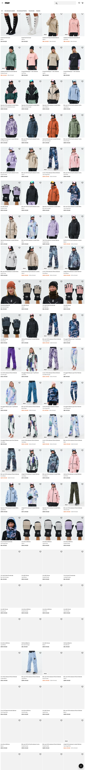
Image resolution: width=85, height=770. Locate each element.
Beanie (38, 11)
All (2, 11)
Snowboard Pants (22, 11)
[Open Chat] (81, 766)
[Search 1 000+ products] (56, 3)
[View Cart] (82, 3)
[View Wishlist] (79, 3)
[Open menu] (2, 3)
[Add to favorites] (19, 14)
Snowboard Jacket (10, 11)
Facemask (31, 11)
